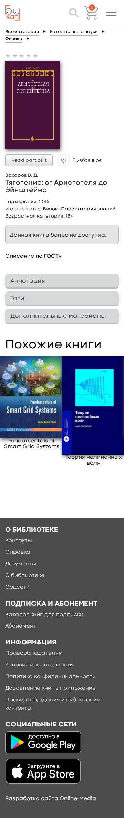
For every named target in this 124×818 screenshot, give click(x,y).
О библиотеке (24, 575)
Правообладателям (34, 653)
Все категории (22, 32)
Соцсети (17, 587)
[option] (31, 403)
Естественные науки (74, 32)
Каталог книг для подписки (44, 614)
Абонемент (20, 626)
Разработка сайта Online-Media (50, 798)
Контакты (18, 540)
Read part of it (29, 160)
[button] (111, 12)
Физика (13, 39)
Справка (17, 552)
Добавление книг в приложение (50, 688)
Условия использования (39, 665)
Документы (21, 564)
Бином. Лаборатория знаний (79, 209)
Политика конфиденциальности (50, 676)
